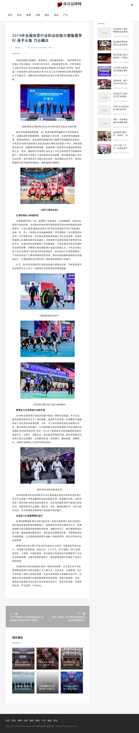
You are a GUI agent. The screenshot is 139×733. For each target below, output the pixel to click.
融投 (47, 14)
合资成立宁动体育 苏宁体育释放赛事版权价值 (120, 96)
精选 (56, 14)
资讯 (19, 14)
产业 (65, 14)
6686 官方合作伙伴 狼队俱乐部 (121, 108)
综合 (19, 47)
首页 (10, 14)
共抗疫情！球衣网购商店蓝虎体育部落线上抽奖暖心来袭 (120, 33)
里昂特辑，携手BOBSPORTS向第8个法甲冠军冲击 (121, 83)
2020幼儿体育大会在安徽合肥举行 (120, 70)
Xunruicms (72, 726)
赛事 (28, 14)
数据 (50, 720)
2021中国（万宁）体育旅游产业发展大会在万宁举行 (120, 149)
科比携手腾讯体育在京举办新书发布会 (120, 44)
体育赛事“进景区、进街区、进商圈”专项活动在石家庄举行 (120, 136)
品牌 (37, 14)
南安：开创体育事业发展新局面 (120, 121)
